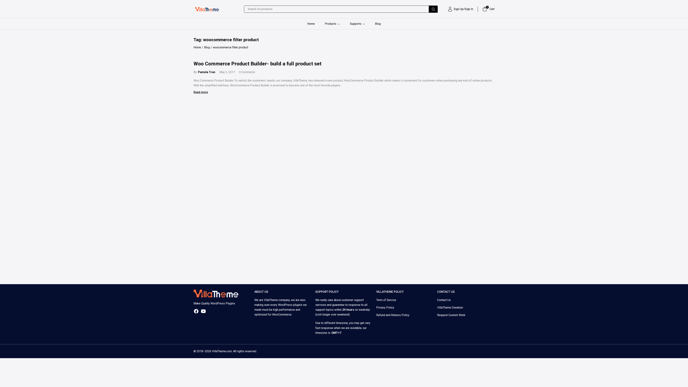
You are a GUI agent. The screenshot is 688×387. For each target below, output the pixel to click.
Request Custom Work (451, 315)
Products (330, 23)
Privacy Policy (385, 307)
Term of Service (386, 300)
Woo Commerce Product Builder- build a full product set (257, 64)
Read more (201, 92)
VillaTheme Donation (450, 307)
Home (311, 23)
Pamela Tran (206, 72)
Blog (378, 23)
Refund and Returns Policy (392, 315)
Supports (355, 23)
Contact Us (444, 300)
